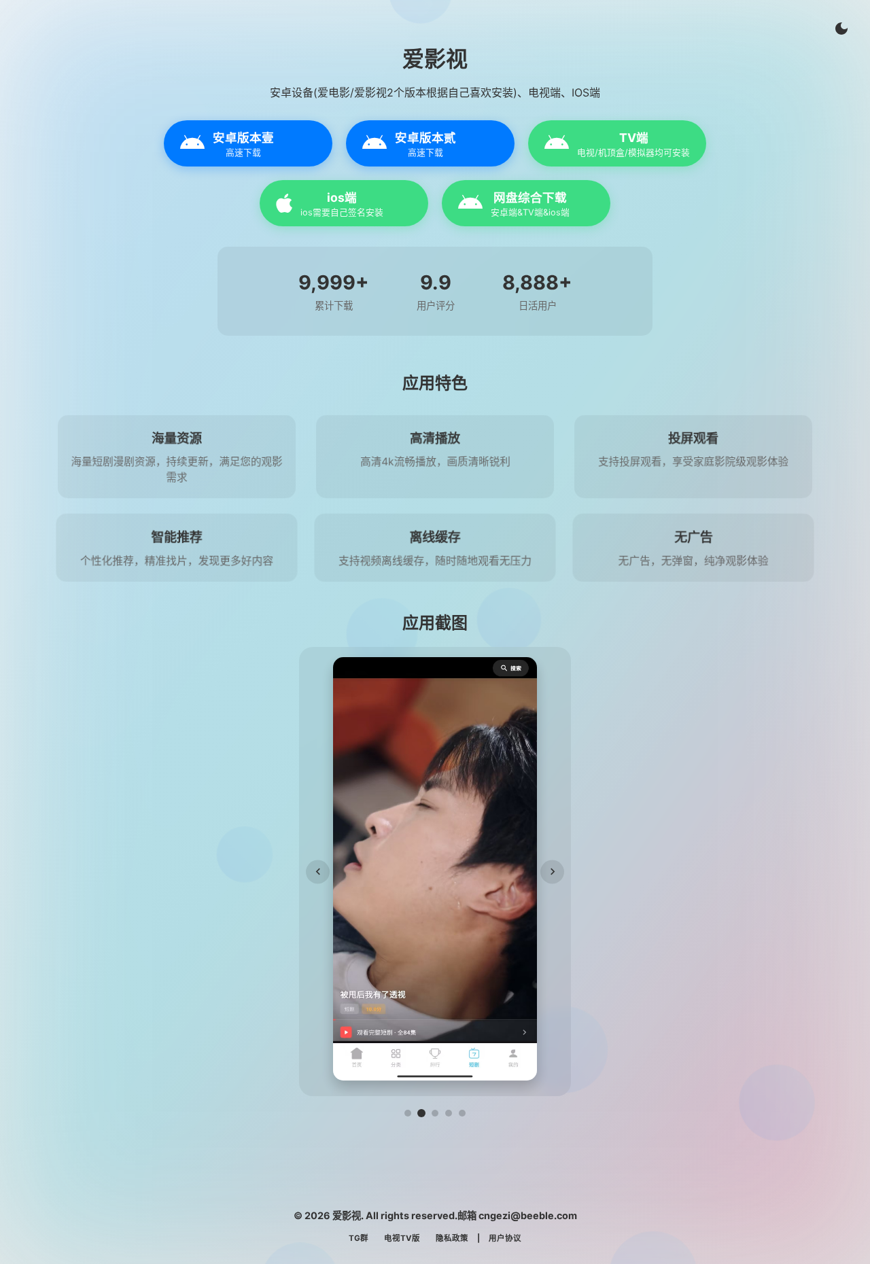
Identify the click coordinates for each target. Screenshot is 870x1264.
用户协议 (505, 1238)
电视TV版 (402, 1238)
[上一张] (318, 871)
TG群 (358, 1238)
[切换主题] (841, 28)
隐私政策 (452, 1238)
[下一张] (552, 871)
